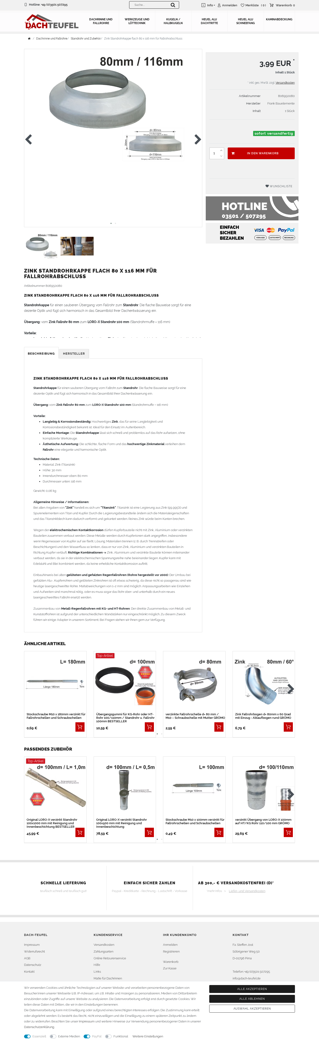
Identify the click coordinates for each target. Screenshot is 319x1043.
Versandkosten (285, 82)
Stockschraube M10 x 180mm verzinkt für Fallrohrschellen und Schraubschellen (56, 715)
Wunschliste (280, 186)
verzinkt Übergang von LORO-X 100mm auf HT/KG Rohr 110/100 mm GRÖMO (263, 821)
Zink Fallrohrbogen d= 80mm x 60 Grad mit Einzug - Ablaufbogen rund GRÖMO (263, 715)
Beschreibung (41, 353)
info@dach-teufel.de (247, 978)
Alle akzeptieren (252, 989)
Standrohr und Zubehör (86, 38)
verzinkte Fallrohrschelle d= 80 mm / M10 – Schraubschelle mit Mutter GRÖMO (195, 715)
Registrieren (171, 951)
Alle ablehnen (252, 998)
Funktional (120, 1036)
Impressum (32, 944)
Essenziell (39, 1036)
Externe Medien (69, 1036)
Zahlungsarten (103, 951)
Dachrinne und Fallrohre (101, 21)
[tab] (41, 354)
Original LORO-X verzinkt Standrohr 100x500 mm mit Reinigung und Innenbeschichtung (121, 823)
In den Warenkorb (263, 153)
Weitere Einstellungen (147, 1036)
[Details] (80, 727)
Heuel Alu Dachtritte (209, 21)
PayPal (96, 1036)
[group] (125, 682)
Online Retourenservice (110, 958)
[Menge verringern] (221, 156)
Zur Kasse (170, 968)
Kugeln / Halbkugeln (173, 21)
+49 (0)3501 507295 (54, 4)
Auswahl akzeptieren (252, 1008)
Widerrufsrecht (34, 951)
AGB (27, 958)
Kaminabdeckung (279, 19)
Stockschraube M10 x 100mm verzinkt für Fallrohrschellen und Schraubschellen (195, 821)
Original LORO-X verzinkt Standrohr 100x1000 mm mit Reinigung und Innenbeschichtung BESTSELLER (52, 823)
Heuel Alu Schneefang (245, 21)
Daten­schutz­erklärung (39, 1027)
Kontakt (29, 971)
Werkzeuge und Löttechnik (137, 21)
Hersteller (74, 353)
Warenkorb (170, 962)
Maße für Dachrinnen (108, 978)
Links (97, 971)
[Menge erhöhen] (221, 150)
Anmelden (170, 944)
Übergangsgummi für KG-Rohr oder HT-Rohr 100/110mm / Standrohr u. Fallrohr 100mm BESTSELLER (125, 717)
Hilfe (97, 965)
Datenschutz (32, 965)
